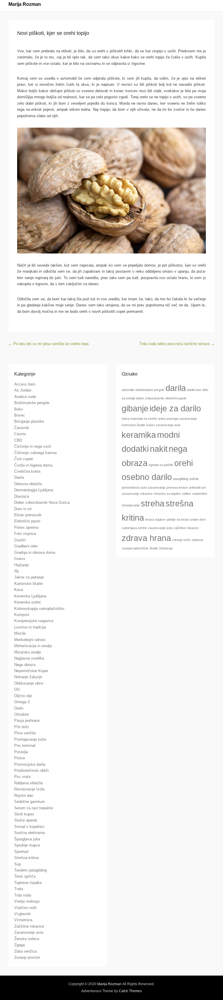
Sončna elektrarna (29, 833)
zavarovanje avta (160, 528)
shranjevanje (131, 505)
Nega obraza (24, 664)
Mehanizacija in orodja (33, 646)
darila (176, 388)
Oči (17, 689)
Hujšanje (21, 565)
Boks (18, 409)
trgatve (160, 519)
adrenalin (128, 390)
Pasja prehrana (26, 720)
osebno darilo (147, 477)
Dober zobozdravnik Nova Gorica (42, 502)
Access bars (24, 384)
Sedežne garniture (29, 801)
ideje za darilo (175, 408)
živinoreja (165, 548)
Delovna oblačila (28, 484)
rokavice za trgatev (167, 493)
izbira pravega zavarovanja (177, 418)
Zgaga (19, 945)
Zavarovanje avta (28, 932)
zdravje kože (181, 540)
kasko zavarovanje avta (163, 425)
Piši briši (21, 727)
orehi (183, 463)
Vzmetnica (23, 920)
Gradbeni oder (26, 546)
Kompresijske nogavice (33, 621)
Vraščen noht (25, 908)
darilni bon (194, 390)
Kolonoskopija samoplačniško (39, 608)
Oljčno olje (23, 696)
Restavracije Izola (29, 789)
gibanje (135, 408)
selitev (186, 493)
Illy (16, 571)
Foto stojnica (25, 533)
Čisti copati (23, 459)
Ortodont (21, 714)
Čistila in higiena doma (33, 465)
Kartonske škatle (28, 583)
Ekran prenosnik (28, 515)
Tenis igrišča (24, 876)
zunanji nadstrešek (135, 548)
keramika (139, 435)
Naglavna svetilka (29, 658)
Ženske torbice (26, 939)
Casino (20, 434)
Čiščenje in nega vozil (32, 446)
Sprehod (21, 851)
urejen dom (198, 519)
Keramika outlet (27, 602)
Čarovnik (21, 428)
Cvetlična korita (27, 471)
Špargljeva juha (27, 839)
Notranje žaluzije (28, 677)
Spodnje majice (27, 845)
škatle (154, 548)
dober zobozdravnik (150, 398)
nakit (159, 448)
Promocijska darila (29, 764)
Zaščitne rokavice (29, 926)
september (199, 493)
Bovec (19, 415)
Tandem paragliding (30, 870)
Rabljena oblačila (28, 783)
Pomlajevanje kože (30, 739)
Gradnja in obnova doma (34, 552)
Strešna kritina (26, 858)
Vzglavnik (22, 914)
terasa (149, 519)
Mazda (20, 633)
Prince (19, 758)
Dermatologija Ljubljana (33, 490)
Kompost (21, 614)
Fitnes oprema (26, 527)
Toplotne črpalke (28, 883)
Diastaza (21, 496)
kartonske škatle (133, 425)
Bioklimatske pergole (31, 403)
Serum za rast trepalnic (33, 808)
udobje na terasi (177, 519)
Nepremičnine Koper (31, 671)
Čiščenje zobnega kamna (35, 453)
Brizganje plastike (29, 421)
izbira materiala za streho (139, 418)
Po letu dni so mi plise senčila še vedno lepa (48, 344)
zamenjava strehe (134, 528)
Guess (19, 558)
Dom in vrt (23, 509)
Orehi (18, 708)
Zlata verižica (25, 951)
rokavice (146, 493)
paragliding (180, 479)
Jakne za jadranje (29, 577)
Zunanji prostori (27, 957)
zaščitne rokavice (186, 528)
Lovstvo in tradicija (30, 627)
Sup (17, 864)
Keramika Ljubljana (30, 596)
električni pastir (175, 398)
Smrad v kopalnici (29, 826)
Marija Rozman (24, 4)
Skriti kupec (24, 814)
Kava (18, 590)
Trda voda (22, 895)
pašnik (194, 479)
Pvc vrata (22, 776)
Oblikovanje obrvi (28, 683)
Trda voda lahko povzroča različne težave (177, 344)
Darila (19, 477)
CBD (18, 440)
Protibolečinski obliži (31, 770)
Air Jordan (22, 390)
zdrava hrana (146, 538)
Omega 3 (22, 702)
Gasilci (20, 540)
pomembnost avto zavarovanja (143, 487)
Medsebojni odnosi (30, 640)
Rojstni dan (23, 795)
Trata (18, 889)
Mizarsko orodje (27, 652)
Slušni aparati (25, 820)
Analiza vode (25, 396)
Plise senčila (25, 733)
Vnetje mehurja (26, 901)
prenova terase (177, 487)
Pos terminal (24, 745)
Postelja (21, 752)
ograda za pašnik (161, 465)
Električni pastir (27, 521)
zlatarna (197, 540)
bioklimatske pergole (150, 390)
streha (152, 503)
